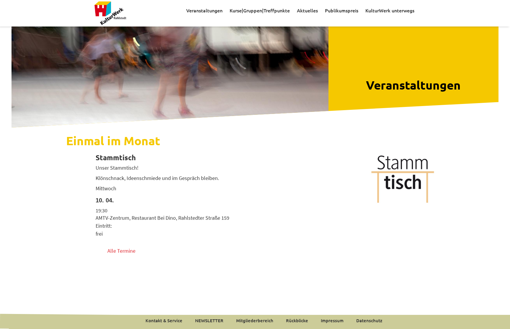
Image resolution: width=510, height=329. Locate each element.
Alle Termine (121, 250)
